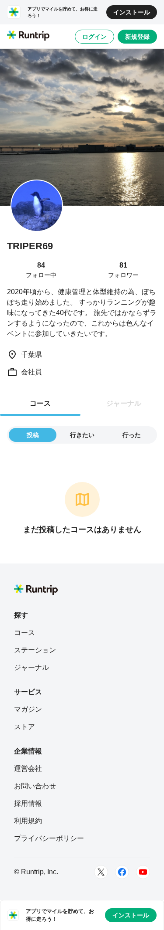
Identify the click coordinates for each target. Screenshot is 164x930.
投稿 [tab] (33, 434)
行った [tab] (131, 434)
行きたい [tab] (82, 434)
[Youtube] (143, 872)
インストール (131, 12)
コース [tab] (40, 403)
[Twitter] (101, 872)
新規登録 (137, 36)
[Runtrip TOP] (28, 36)
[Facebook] (122, 872)
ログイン (94, 36)
